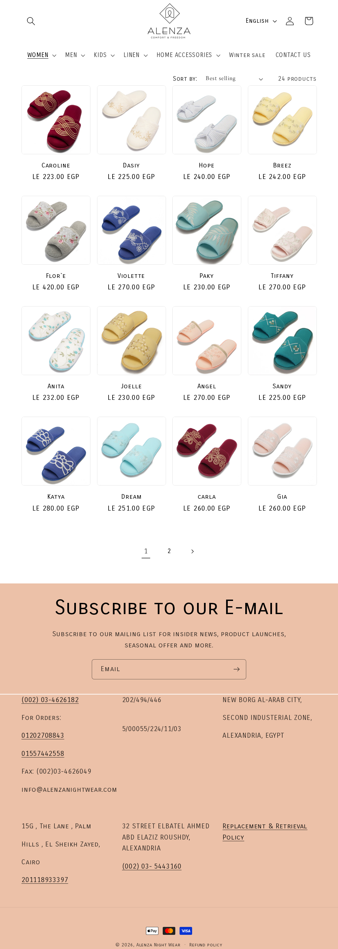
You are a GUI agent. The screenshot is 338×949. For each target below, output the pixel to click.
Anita (56, 386)
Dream (131, 496)
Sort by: (185, 78)
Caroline (56, 165)
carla (207, 496)
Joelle (131, 386)
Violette (131, 276)
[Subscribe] (236, 669)
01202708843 (42, 735)
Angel (207, 386)
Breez (282, 165)
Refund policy (205, 945)
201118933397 (44, 880)
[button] (30, 21)
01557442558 (42, 754)
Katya (56, 496)
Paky (206, 276)
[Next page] (192, 551)
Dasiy (131, 165)
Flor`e (56, 276)
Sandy (282, 386)
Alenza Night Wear (158, 945)
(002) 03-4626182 (50, 700)
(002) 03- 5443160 (152, 866)
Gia (282, 496)
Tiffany (282, 276)
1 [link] (146, 551)
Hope (207, 165)
